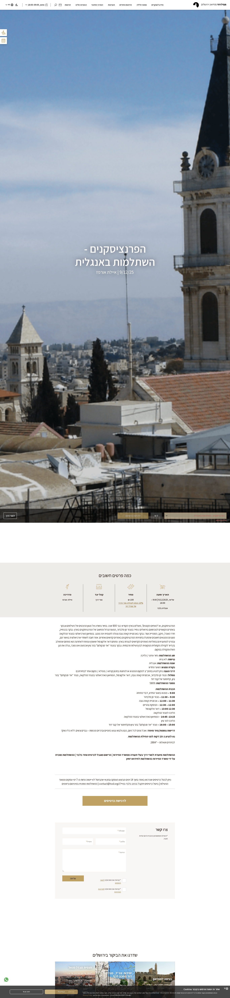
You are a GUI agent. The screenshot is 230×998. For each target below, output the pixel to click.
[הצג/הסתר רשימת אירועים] (3, 40)
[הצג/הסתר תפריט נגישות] (3, 32)
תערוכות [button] (111, 4)
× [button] (225, 988)
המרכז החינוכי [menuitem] (97, 4)
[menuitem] (16, 5)
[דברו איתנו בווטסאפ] (6, 979)
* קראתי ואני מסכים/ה (110, 881)
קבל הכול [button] (61, 992)
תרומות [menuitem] (68, 4)
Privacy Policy (88, 995)
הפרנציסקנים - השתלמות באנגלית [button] (210, 516)
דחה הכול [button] (26, 992)
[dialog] (115, 992)
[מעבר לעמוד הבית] (209, 5)
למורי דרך (10, 515)
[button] (60, 5)
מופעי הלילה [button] (142, 4)
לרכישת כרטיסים (115, 801)
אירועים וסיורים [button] (126, 4)
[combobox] (227, 988)
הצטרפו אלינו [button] (81, 4)
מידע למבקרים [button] (157, 4)
